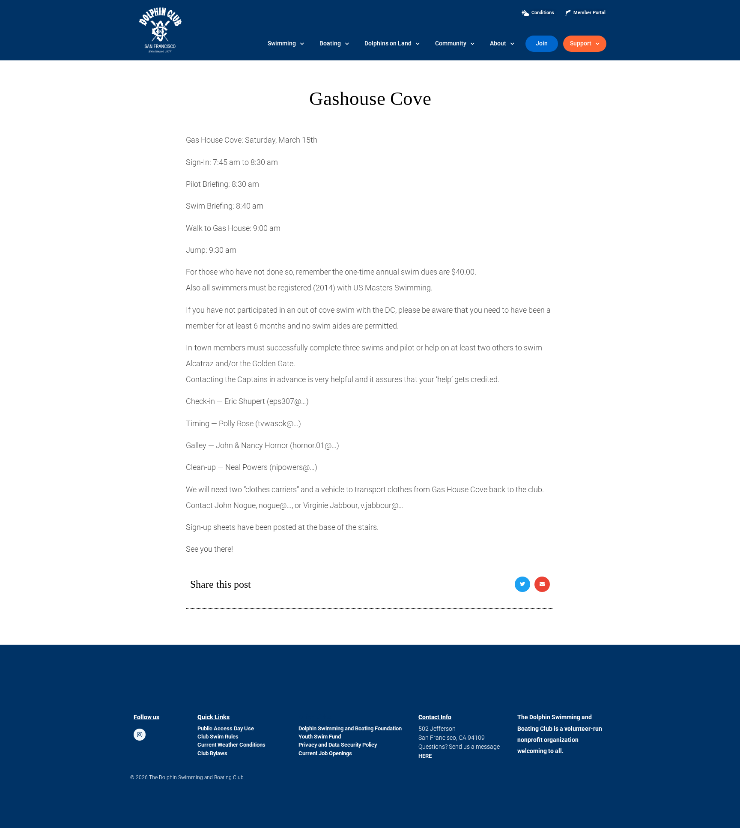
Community (450, 43)
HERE (425, 756)
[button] (522, 584)
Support (580, 43)
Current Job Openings (325, 753)
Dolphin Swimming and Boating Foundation (350, 728)
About (498, 43)
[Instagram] (140, 735)
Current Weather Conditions (231, 744)
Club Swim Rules (218, 736)
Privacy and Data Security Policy (337, 744)
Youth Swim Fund (319, 736)
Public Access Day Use (225, 728)
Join (542, 43)
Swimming (282, 43)
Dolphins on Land (388, 43)
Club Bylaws (212, 753)
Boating (330, 43)
